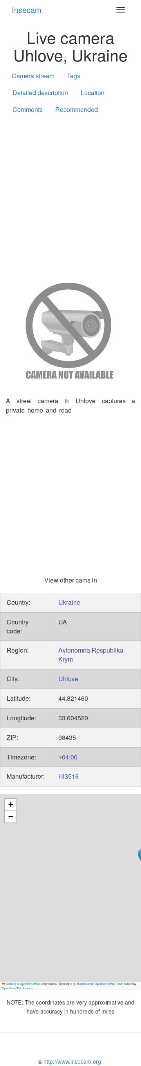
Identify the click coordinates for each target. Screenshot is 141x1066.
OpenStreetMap (30, 983)
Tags (73, 75)
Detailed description (40, 92)
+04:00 (68, 756)
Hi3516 (68, 776)
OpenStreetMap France (17, 988)
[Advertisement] (70, 196)
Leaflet (9, 983)
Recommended (76, 109)
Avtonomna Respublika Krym (90, 655)
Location (93, 92)
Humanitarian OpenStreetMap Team (100, 983)
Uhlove (68, 678)
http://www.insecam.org (71, 1061)
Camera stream (33, 75)
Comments (28, 109)
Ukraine (69, 602)
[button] (10, 805)
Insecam (27, 9)
